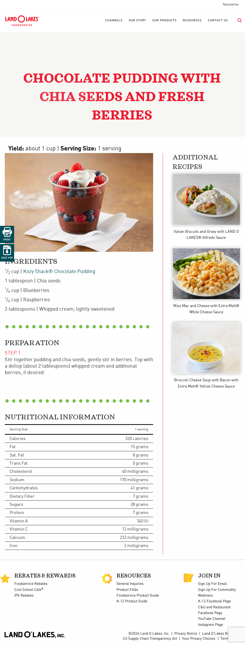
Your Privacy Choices (198, 639)
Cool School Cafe (28, 590)
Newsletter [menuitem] (231, 4)
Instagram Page (210, 625)
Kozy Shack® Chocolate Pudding (59, 271)
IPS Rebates (23, 596)
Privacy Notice (185, 634)
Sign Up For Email (212, 584)
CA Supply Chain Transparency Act (150, 639)
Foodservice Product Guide (138, 596)
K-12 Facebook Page (214, 601)
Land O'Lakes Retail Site (221, 634)
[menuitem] (114, 20)
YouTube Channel (211, 619)
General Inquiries (130, 584)
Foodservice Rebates (30, 584)
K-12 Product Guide (132, 601)
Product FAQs (127, 590)
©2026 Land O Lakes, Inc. (148, 634)
